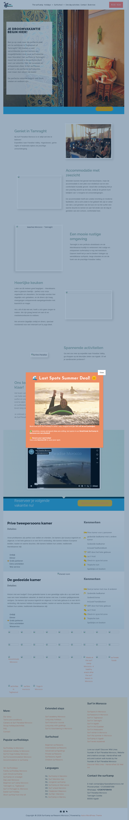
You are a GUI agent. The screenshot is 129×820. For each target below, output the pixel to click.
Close (102, 372)
